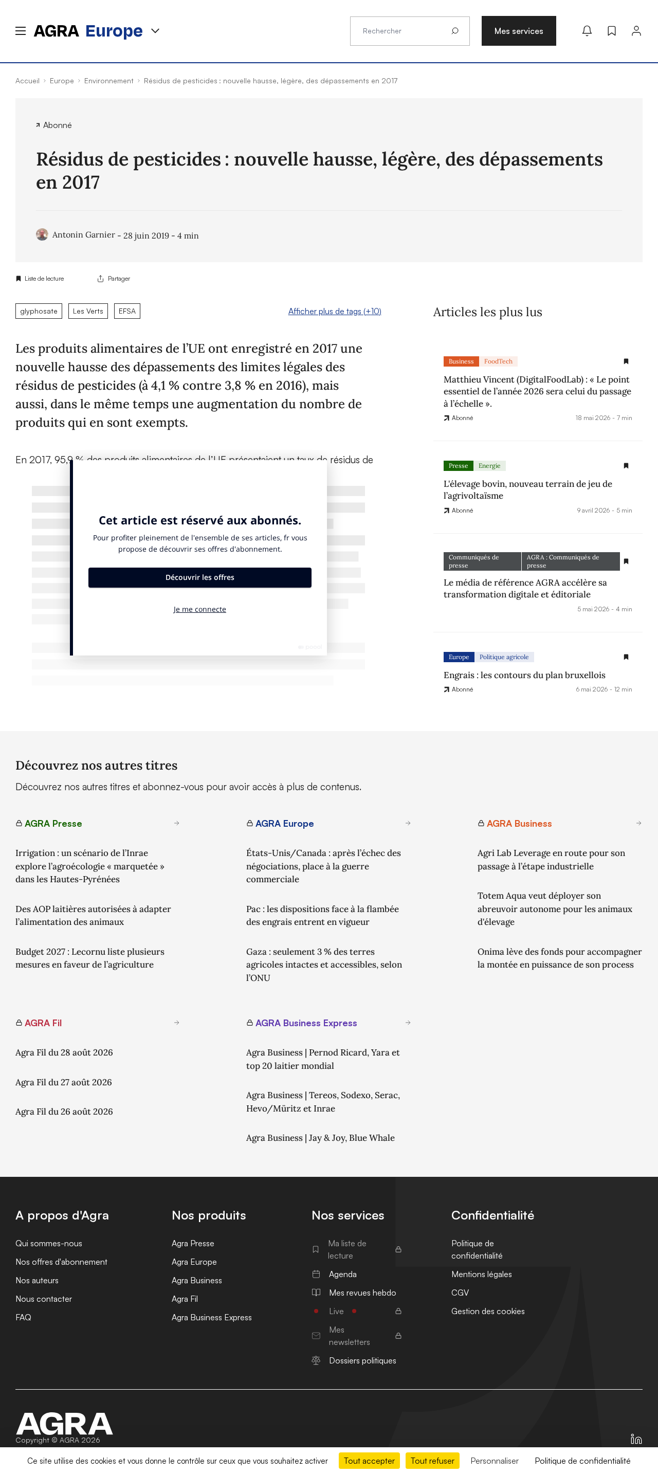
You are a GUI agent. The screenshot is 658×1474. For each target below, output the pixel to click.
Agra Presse (193, 1243)
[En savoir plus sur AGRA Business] (639, 823)
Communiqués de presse (474, 561)
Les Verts (88, 310)
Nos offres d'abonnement (61, 1262)
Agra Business (197, 1280)
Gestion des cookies (488, 1311)
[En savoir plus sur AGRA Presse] (176, 823)
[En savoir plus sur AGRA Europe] (408, 823)
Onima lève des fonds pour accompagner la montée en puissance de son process (560, 958)
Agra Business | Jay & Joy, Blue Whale (320, 1137)
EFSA (127, 310)
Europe (459, 657)
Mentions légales (481, 1274)
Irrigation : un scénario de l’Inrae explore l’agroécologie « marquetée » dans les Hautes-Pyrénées (89, 866)
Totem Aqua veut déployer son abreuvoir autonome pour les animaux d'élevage (555, 908)
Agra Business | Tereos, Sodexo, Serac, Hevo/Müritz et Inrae (323, 1101)
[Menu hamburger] (20, 31)
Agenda (343, 1274)
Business (461, 361)
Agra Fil (185, 1299)
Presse (458, 465)
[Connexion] (636, 31)
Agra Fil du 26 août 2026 (64, 1111)
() (334, 311)
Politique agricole (504, 657)
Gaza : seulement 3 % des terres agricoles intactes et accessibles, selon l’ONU (324, 965)
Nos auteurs (37, 1280)
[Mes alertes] (587, 31)
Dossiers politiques (362, 1360)
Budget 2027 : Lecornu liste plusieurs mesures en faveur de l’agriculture (89, 958)
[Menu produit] (155, 31)
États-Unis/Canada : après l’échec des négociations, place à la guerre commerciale (323, 866)
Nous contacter (43, 1299)
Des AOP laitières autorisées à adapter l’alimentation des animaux (93, 915)
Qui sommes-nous (48, 1243)
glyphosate (39, 310)
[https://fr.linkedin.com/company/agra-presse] (636, 1439)
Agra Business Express (212, 1317)
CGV (460, 1292)
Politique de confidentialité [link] (583, 1460)
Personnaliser (494, 1460)
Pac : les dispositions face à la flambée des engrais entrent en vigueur (322, 915)
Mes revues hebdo (362, 1292)
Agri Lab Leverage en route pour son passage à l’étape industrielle (551, 859)
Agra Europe (194, 1262)
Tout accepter (369, 1460)
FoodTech (498, 361)
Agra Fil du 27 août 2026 (63, 1082)
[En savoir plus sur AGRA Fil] (176, 1022)
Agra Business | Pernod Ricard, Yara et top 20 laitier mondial (323, 1059)
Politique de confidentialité (477, 1249)
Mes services (519, 31)
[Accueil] (64, 1423)
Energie (490, 465)
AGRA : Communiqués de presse (563, 561)
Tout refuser (432, 1460)
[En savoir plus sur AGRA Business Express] (408, 1022)
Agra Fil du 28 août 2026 (64, 1052)
